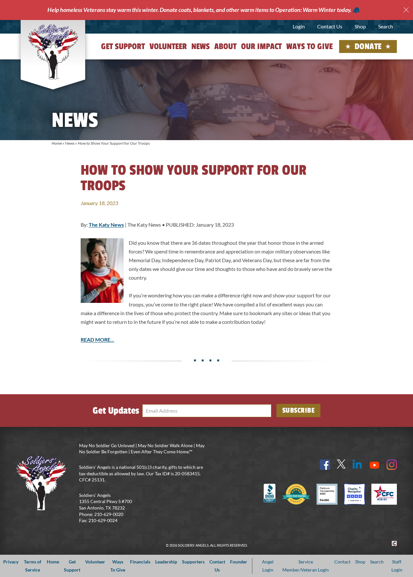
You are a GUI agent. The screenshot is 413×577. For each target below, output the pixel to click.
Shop (360, 26)
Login (299, 26)
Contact (342, 561)
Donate (368, 46)
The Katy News (106, 225)
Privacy (10, 561)
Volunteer (168, 46)
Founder (238, 561)
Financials (140, 561)
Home (57, 143)
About (225, 46)
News (200, 46)
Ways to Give (309, 46)
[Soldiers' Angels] (53, 51)
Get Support (123, 46)
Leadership (166, 561)
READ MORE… (97, 339)
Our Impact (261, 46)
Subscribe (298, 410)
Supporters (193, 561)
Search (385, 26)
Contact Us (329, 26)
